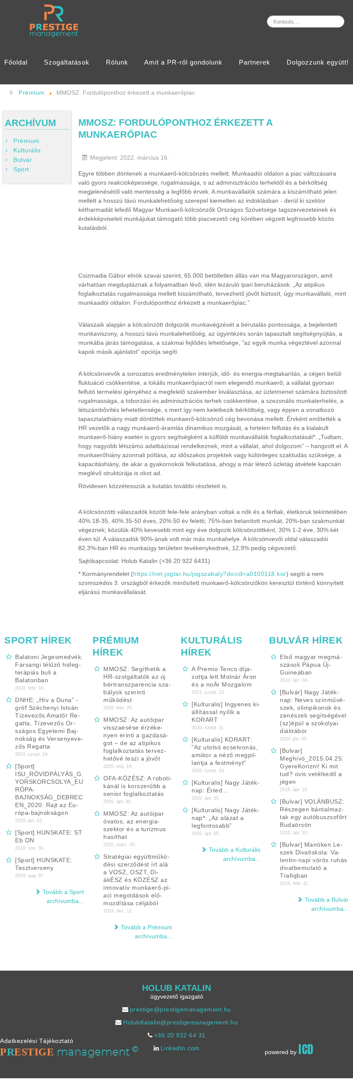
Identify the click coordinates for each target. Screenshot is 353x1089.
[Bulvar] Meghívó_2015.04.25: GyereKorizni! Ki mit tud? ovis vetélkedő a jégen (312, 766)
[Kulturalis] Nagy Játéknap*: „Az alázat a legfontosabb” (226, 818)
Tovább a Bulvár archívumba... (327, 904)
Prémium (26, 140)
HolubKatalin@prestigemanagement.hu (180, 1022)
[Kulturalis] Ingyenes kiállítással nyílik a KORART (226, 712)
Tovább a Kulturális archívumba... (234, 854)
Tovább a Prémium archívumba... (146, 932)
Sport (21, 169)
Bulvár (22, 159)
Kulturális (26, 150)
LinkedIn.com (180, 1048)
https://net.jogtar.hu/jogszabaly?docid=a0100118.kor (209, 573)
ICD (306, 1049)
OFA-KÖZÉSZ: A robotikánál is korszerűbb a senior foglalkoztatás (137, 786)
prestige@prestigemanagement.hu (180, 1009)
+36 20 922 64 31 (180, 1035)
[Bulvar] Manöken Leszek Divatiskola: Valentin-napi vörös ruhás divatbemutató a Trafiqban (313, 860)
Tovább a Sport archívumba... (63, 896)
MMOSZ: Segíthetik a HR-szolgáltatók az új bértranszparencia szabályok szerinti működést (137, 684)
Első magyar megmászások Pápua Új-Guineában (311, 664)
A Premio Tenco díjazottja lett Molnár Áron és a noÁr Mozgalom (224, 676)
